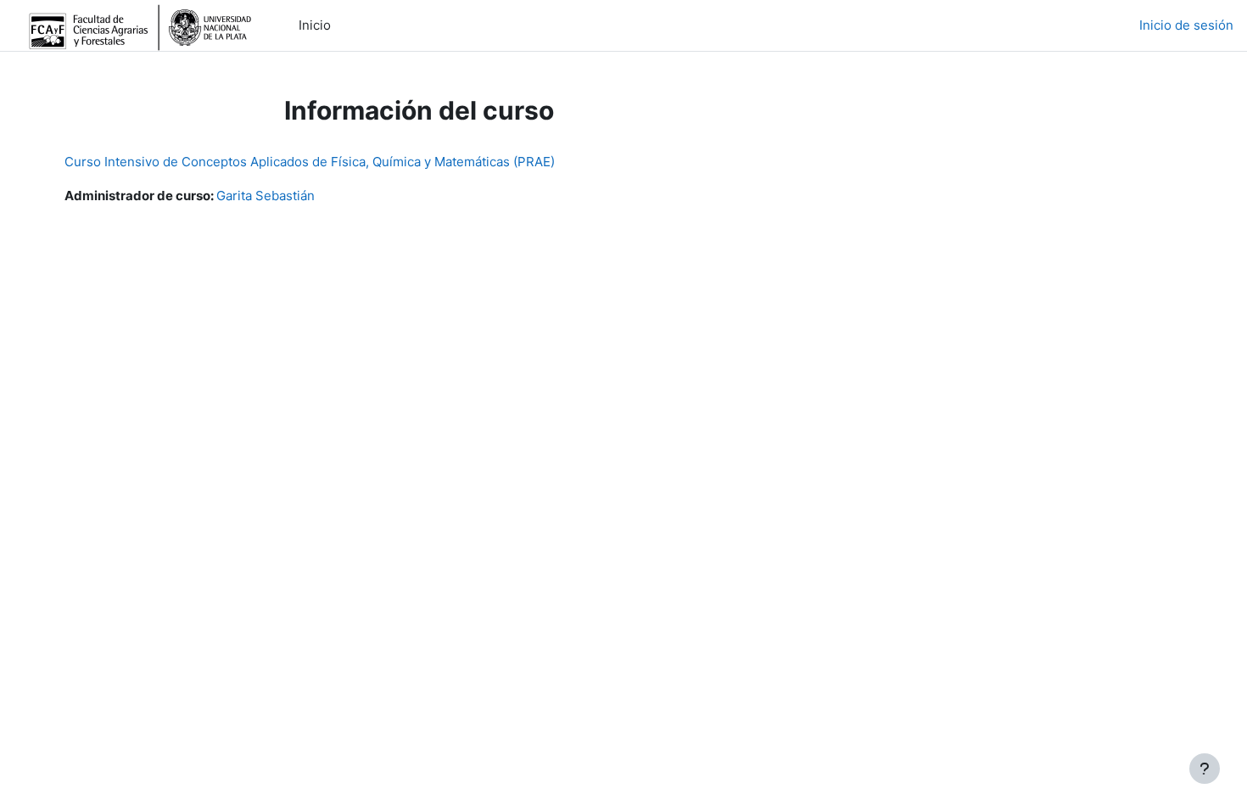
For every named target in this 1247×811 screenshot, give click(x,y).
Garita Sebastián (265, 195)
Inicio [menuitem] (315, 25)
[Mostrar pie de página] (1204, 768)
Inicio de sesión (1186, 25)
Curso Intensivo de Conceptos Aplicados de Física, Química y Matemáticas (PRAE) (309, 162)
